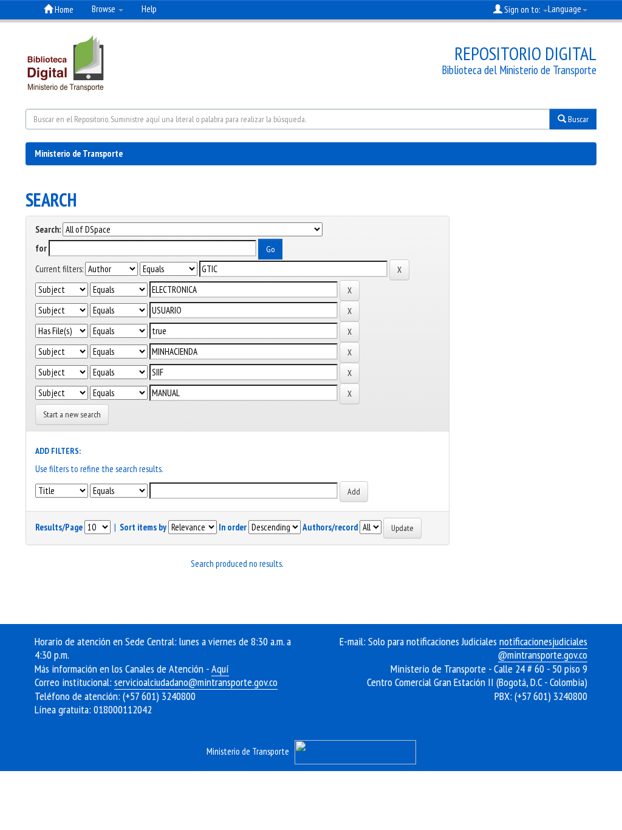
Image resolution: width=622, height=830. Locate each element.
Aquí (220, 669)
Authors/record (330, 527)
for (41, 248)
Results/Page (59, 527)
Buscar (577, 119)
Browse (104, 9)
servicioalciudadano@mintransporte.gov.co (196, 682)
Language (564, 9)
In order (233, 527)
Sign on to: (522, 9)
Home (63, 9)
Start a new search (72, 414)
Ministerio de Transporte (79, 153)
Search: (48, 229)
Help (149, 9)
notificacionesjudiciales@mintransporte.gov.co (542, 648)
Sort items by (143, 527)
